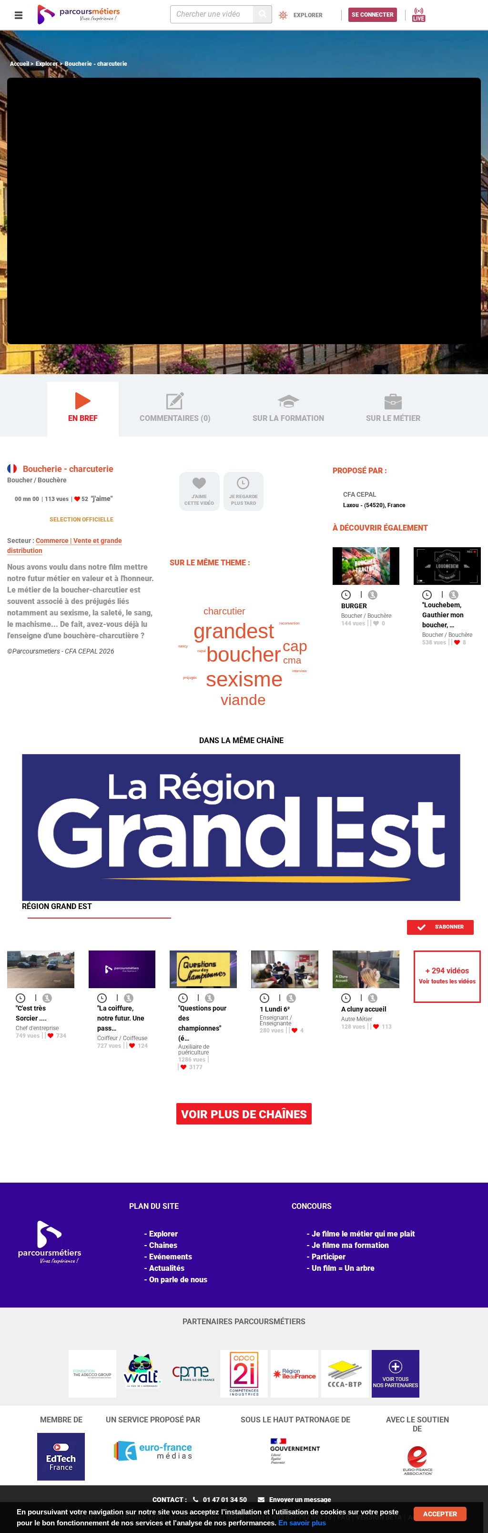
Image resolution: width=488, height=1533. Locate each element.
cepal (201, 651)
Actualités (166, 1268)
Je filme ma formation (350, 1245)
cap (295, 645)
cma (292, 660)
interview (299, 671)
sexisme (244, 679)
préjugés (190, 677)
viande (243, 699)
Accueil (19, 64)
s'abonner (449, 927)
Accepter (440, 1514)
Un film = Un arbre (343, 1268)
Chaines (163, 1245)
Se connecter (373, 14)
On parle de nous (178, 1279)
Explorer (47, 64)
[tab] (83, 409)
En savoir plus (302, 1523)
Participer (329, 1256)
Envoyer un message (300, 1499)
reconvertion (289, 623)
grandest (233, 631)
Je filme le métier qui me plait (363, 1233)
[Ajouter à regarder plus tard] (348, 594)
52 (84, 499)
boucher (243, 654)
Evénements (170, 1256)
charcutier (224, 611)
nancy (183, 646)
